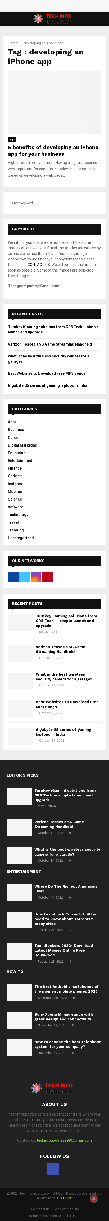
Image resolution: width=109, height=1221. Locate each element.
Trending (16, 530)
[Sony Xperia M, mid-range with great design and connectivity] (19, 1020)
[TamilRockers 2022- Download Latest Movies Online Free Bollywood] (19, 951)
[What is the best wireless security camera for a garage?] (20, 681)
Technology (18, 514)
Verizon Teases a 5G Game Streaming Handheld (50, 344)
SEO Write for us (38, 1209)
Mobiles (15, 491)
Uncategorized (21, 538)
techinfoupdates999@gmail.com (64, 1140)
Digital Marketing (22, 445)
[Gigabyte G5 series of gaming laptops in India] (20, 736)
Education (16, 453)
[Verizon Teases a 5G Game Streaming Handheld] (20, 653)
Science (15, 499)
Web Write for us (67, 1209)
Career (14, 437)
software (15, 507)
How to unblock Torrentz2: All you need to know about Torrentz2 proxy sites (67, 919)
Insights (15, 484)
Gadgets (15, 476)
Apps (12, 139)
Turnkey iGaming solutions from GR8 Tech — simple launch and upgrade (66, 620)
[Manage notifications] (94, 1199)
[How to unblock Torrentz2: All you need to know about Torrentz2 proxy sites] (19, 920)
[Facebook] (53, 1169)
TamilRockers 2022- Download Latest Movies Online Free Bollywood (63, 950)
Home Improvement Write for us (52, 1216)
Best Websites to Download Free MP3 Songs (47, 373)
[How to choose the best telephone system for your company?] (19, 1047)
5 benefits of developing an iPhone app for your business (53, 150)
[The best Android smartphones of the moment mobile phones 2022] (19, 992)
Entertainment (20, 460)
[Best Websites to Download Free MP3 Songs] (20, 708)
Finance (15, 468)
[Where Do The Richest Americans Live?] (19, 892)
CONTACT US (39, 265)
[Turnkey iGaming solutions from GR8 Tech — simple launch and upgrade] (20, 622)
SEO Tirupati (65, 1198)
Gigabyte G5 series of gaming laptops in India (47, 385)
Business (16, 430)
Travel (13, 522)
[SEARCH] (95, 203)
